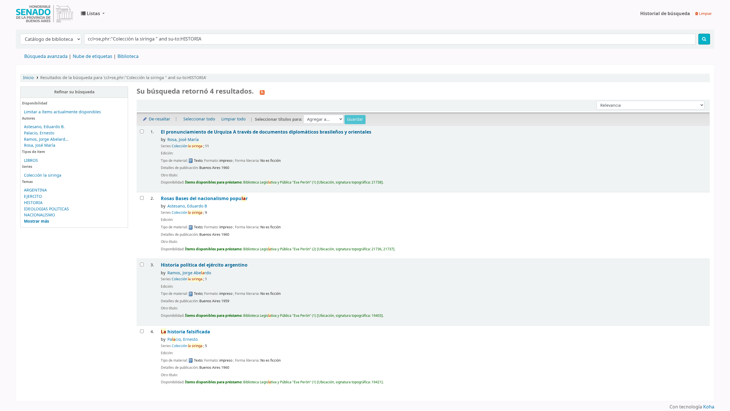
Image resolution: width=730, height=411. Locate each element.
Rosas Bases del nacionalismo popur (204, 198)
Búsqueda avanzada (46, 56)
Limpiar (705, 13)
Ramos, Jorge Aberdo (189, 273)
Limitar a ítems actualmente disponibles (62, 112)
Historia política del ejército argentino (204, 265)
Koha (708, 407)
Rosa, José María (39, 145)
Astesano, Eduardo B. (44, 127)
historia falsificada (185, 332)
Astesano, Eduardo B (187, 206)
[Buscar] (704, 39)
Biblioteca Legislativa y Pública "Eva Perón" (44, 13)
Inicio (28, 78)
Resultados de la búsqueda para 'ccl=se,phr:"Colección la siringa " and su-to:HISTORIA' (123, 78)
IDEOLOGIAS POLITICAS (46, 209)
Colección (187, 146)
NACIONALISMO (39, 215)
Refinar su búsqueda (74, 92)
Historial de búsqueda (665, 13)
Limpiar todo (233, 119)
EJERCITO (33, 197)
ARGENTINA (35, 190)
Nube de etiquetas (92, 56)
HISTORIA (33, 203)
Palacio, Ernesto (39, 133)
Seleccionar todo (199, 119)
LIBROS (31, 161)
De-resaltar (159, 119)
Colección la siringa (42, 175)
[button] (93, 13)
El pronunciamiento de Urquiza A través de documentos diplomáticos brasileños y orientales (266, 132)
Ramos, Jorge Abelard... (46, 139)
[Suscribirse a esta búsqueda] (262, 91)
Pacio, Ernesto (182, 339)
